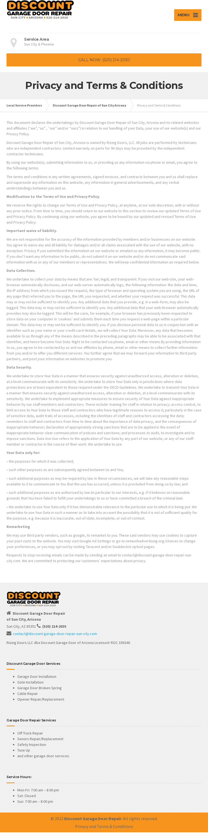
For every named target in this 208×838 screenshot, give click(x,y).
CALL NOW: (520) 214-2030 (104, 59)
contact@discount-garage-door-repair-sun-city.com (55, 633)
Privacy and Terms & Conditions (104, 826)
